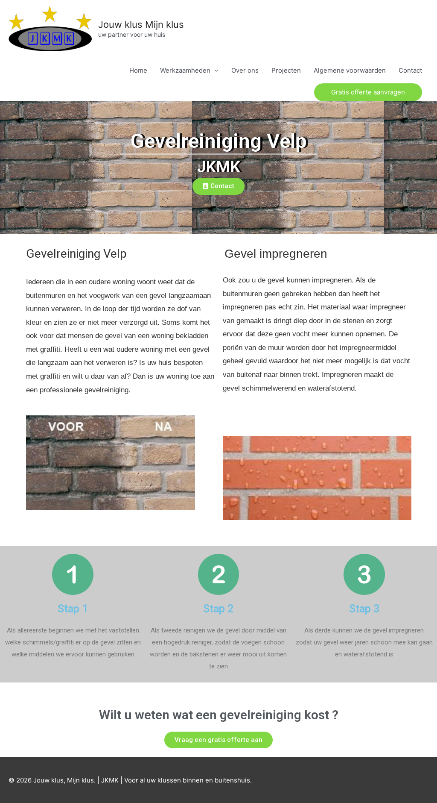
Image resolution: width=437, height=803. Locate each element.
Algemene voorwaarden (350, 70)
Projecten (286, 70)
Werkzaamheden (185, 70)
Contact (410, 70)
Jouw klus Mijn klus (141, 24)
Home (138, 70)
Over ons (245, 70)
